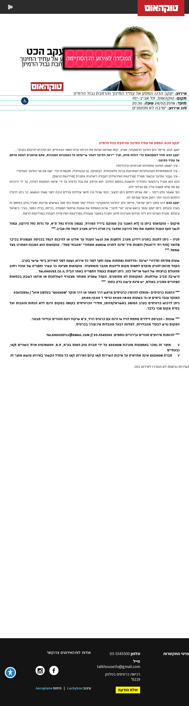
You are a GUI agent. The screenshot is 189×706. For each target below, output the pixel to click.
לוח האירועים (70, 652)
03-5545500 (120, 653)
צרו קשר (53, 652)
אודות (86, 652)
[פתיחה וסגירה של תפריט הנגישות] (10, 672)
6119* (135, 679)
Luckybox (74, 688)
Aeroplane (44, 688)
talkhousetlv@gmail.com (118, 666)
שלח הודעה (128, 689)
